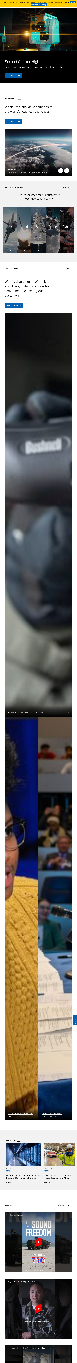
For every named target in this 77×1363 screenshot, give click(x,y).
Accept (73, 2)
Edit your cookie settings (39, 5)
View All (66, 187)
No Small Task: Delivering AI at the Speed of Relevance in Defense (23, 1187)
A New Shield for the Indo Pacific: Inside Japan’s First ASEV (60, 1187)
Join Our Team (12, 305)
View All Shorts (63, 1216)
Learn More (12, 75)
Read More (10, 1193)
